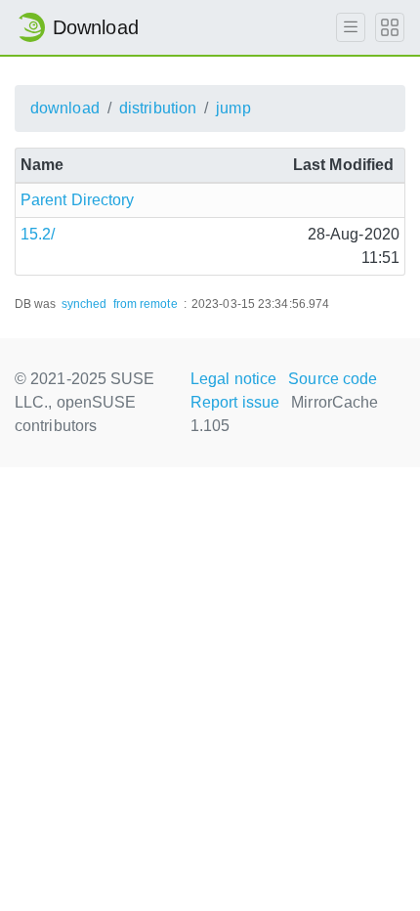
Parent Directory (78, 200)
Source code (332, 378)
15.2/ (38, 234)
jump (233, 108)
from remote (145, 304)
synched (84, 304)
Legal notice (233, 378)
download (65, 108)
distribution (157, 108)
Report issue (234, 402)
